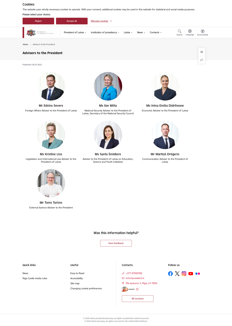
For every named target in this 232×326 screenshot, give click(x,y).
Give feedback (116, 243)
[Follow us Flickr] (197, 273)
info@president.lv (135, 278)
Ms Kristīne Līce (51, 154)
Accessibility (76, 278)
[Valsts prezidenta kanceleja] (40, 32)
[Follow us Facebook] (170, 273)
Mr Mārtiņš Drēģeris (165, 154)
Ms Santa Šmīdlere (108, 154)
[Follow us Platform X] (177, 273)
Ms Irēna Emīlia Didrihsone (165, 105)
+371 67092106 (134, 273)
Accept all (72, 20)
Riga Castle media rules (35, 278)
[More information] (137, 289)
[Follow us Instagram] (184, 273)
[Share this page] (201, 60)
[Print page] (201, 52)
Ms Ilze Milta (108, 105)
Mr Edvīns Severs (51, 105)
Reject (38, 20)
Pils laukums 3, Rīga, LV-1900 (141, 283)
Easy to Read (77, 273)
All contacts (138, 298)
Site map (75, 283)
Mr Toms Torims (51, 202)
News (25, 273)
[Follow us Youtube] (190, 273)
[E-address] (128, 289)
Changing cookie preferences (86, 288)
